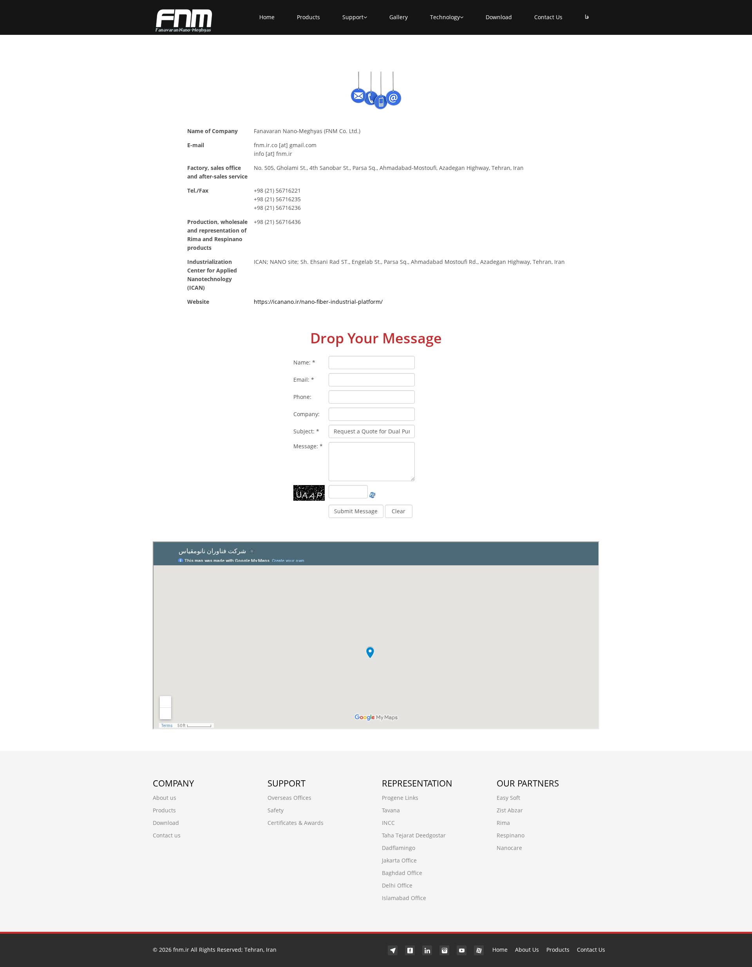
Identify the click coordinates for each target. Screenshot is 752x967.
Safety (276, 810)
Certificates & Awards (296, 822)
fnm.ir (181, 949)
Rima (503, 822)
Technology (445, 17)
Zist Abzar (510, 810)
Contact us (167, 835)
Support (352, 17)
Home (267, 17)
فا (587, 17)
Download (499, 17)
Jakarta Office (399, 860)
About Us (527, 949)
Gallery (398, 17)
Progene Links (400, 797)
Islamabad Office (404, 898)
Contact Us (548, 17)
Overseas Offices (289, 797)
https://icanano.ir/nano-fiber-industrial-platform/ (318, 301)
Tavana (391, 810)
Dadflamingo (398, 848)
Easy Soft (508, 797)
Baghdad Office (402, 873)
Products (308, 17)
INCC (388, 822)
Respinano (510, 835)
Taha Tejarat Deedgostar (414, 835)
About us (164, 797)
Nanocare (509, 848)
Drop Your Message (376, 338)
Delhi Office (397, 885)
